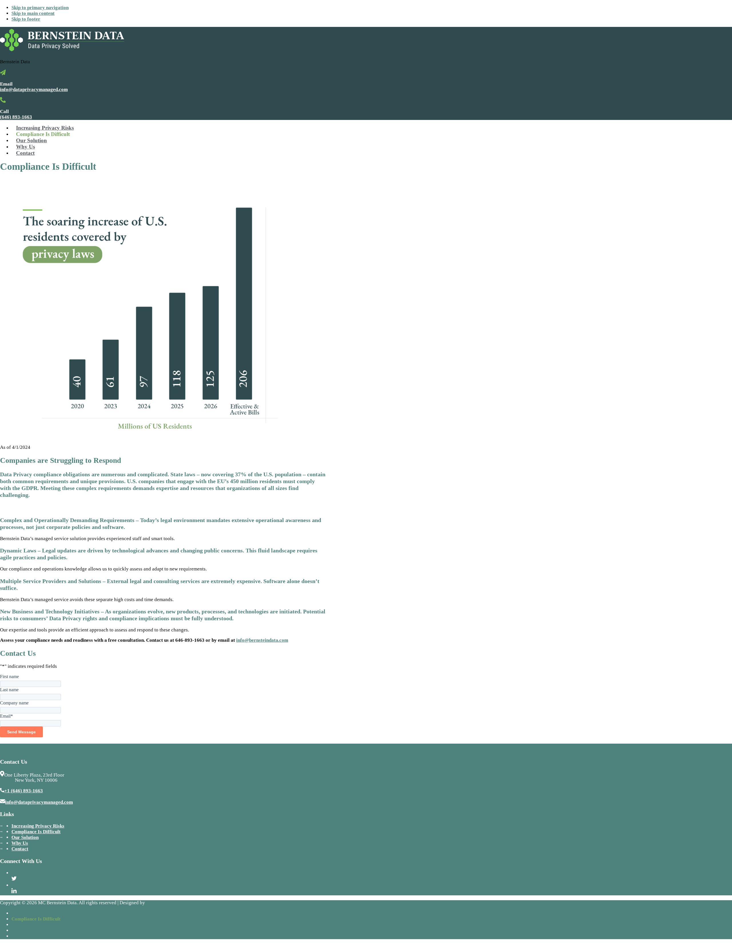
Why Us (19, 843)
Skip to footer (25, 19)
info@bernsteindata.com (262, 640)
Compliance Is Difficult (36, 831)
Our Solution (25, 837)
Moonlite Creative (165, 902)
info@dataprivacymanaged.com (34, 89)
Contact (19, 849)
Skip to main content (33, 13)
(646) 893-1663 (16, 117)
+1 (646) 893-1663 (23, 790)
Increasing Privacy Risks (37, 826)
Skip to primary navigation (40, 7)
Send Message (21, 732)
